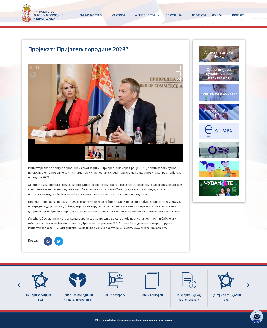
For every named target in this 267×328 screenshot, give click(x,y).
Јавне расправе (78, 295)
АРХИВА (216, 15)
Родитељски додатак (218, 93)
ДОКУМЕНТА (173, 15)
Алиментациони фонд (218, 54)
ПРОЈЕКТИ (199, 15)
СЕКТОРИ (118, 15)
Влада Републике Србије (219, 112)
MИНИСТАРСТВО (91, 15)
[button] (48, 241)
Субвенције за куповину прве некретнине (219, 73)
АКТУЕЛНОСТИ (145, 15)
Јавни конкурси (115, 295)
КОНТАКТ (238, 15)
